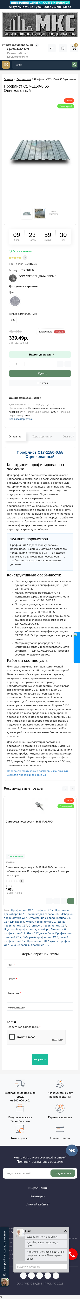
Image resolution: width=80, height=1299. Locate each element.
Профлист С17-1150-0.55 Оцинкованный (40, 454)
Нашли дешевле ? (41, 354)
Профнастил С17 (22, 910)
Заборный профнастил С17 (40, 937)
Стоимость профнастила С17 (47, 925)
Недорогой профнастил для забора (26, 929)
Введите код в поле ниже (23, 1026)
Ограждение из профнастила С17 (50, 917)
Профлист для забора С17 (43, 913)
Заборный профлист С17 (33, 944)
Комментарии (16, 1007)
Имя (10, 964)
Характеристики (42, 436)
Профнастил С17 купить (42, 941)
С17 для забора (14, 921)
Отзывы (68, 436)
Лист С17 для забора (40, 933)
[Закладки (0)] (63, 48)
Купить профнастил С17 (41, 921)
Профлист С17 (44, 910)
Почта (11, 978)
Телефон (13, 993)
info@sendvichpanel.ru (17, 44)
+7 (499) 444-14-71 (16, 49)
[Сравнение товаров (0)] (52, 48)
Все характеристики (20, 419)
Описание (15, 436)
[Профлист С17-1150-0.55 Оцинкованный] (40, 150)
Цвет (12, 292)
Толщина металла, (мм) (23, 313)
